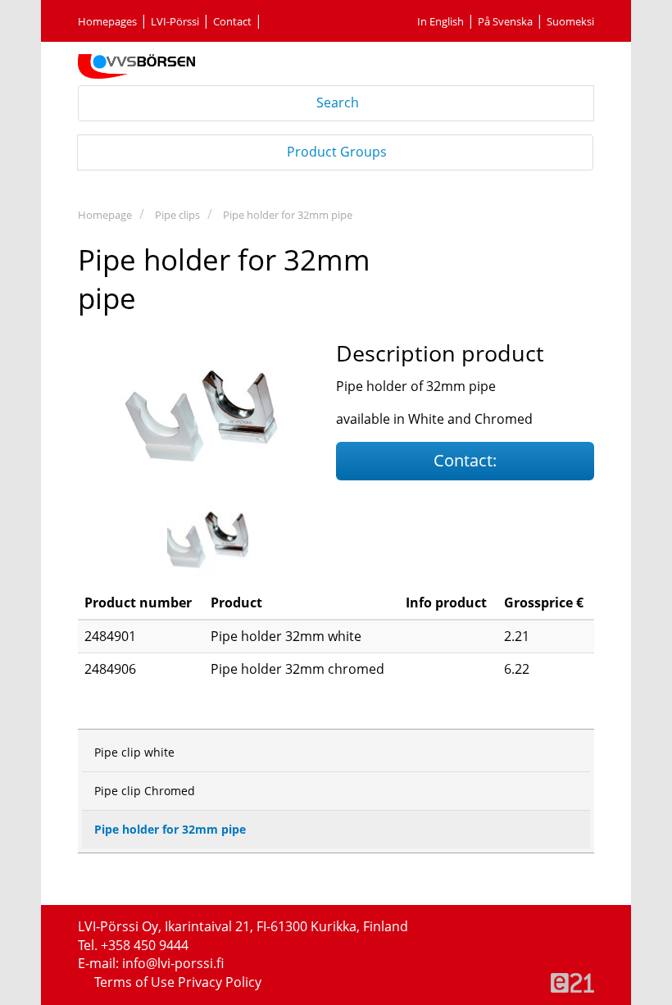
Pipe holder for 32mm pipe (287, 214)
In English (440, 21)
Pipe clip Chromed (144, 790)
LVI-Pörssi (175, 21)
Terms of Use (136, 982)
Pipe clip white (134, 752)
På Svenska (505, 21)
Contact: (465, 460)
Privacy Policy (219, 982)
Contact (232, 21)
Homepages (107, 21)
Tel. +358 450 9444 (133, 945)
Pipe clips (177, 214)
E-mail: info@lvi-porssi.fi (151, 963)
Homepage (105, 214)
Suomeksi (570, 21)
